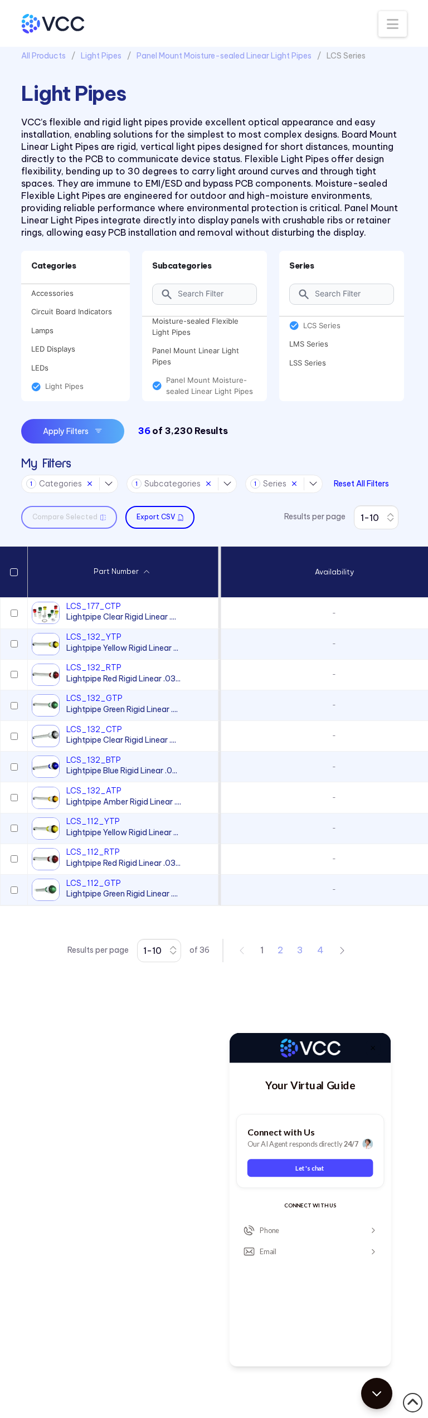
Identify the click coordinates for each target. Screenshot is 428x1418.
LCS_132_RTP (93, 667)
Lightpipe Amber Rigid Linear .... (123, 802)
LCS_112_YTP (93, 821)
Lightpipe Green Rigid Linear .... (122, 709)
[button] (392, 24)
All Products (43, 56)
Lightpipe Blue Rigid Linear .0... (121, 771)
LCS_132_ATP (93, 791)
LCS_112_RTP (93, 852)
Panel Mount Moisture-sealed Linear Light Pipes (224, 56)
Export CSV (156, 517)
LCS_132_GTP (94, 698)
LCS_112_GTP (93, 883)
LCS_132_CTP (94, 729)
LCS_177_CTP (93, 606)
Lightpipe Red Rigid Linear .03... (123, 679)
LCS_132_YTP (93, 637)
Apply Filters (66, 431)
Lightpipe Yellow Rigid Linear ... (122, 648)
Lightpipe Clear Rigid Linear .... (121, 617)
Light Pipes (101, 56)
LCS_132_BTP (93, 760)
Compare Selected (65, 517)
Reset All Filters (361, 484)
